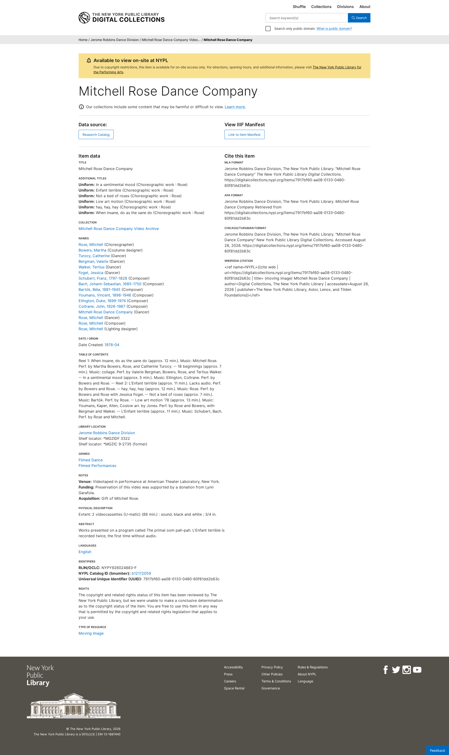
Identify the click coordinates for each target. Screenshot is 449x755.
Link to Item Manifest (244, 135)
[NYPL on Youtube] (416, 670)
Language (305, 681)
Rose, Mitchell (91, 244)
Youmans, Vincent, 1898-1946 (105, 295)
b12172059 (141, 573)
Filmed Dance (91, 460)
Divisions (345, 6)
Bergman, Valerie (93, 261)
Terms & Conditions (276, 681)
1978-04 (112, 344)
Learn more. (235, 106)
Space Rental (234, 688)
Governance (270, 688)
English (85, 551)
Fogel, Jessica (91, 272)
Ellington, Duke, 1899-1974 (102, 300)
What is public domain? (334, 28)
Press (228, 674)
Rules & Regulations (313, 667)
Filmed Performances (97, 465)
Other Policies (271, 674)
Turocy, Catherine (94, 255)
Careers (230, 681)
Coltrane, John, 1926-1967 (102, 306)
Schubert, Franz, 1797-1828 (103, 278)
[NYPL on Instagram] (406, 670)
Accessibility (233, 667)
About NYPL (307, 674)
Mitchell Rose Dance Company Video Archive (119, 228)
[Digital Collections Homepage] (121, 18)
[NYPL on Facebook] (385, 670)
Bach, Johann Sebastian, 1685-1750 (110, 283)
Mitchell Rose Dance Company (106, 312)
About (364, 6)
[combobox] (306, 17)
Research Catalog (96, 135)
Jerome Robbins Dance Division (107, 432)
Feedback (437, 750)
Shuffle (299, 6)
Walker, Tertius (92, 267)
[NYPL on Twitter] (395, 670)
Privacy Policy (272, 667)
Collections (321, 6)
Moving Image (91, 633)
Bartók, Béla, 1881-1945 (99, 289)
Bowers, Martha (92, 250)
